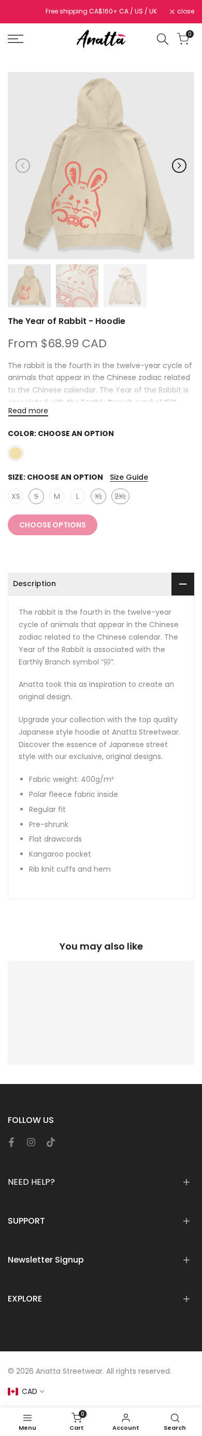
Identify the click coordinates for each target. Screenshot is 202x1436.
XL (100, 497)
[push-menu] (15, 39)
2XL (121, 497)
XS (15, 496)
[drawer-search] (162, 39)
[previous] (23, 165)
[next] (179, 165)
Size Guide (129, 477)
